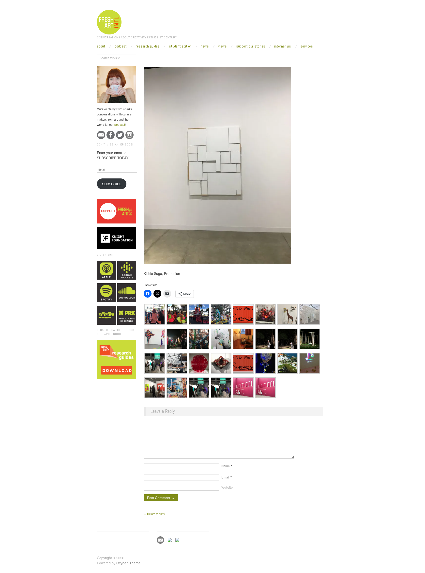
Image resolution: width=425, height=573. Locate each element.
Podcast (121, 46)
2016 (174, 57)
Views (222, 46)
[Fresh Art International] (109, 21)
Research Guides (148, 46)
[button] (155, 314)
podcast (119, 124)
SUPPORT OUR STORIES (250, 46)
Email (226, 477)
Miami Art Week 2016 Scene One (228, 57)
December (188, 57)
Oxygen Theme (128, 562)
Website (227, 487)
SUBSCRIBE (111, 183)
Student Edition (180, 46)
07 (201, 57)
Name (226, 465)
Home (162, 57)
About (101, 46)
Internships (282, 46)
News (205, 46)
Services (306, 46)
